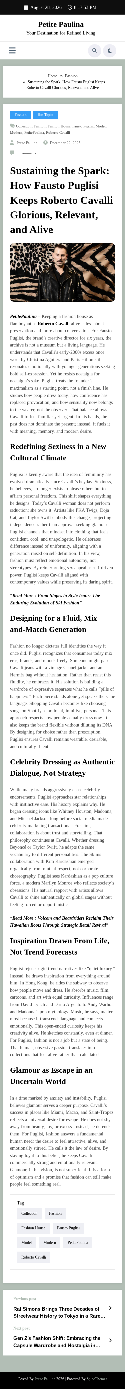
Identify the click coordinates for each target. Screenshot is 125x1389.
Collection (24, 126)
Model (101, 126)
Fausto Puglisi (83, 126)
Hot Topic (45, 114)
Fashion (21, 114)
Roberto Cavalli (58, 132)
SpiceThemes (97, 1379)
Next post (21, 1328)
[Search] (94, 51)
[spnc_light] (109, 50)
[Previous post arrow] (110, 1308)
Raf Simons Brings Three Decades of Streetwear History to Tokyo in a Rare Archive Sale (56, 1313)
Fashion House (59, 126)
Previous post (24, 1298)
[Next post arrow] (110, 1341)
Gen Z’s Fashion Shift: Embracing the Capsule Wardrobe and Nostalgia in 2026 (56, 1342)
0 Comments (26, 153)
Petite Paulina (61, 24)
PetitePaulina (34, 132)
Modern (16, 132)
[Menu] (12, 50)
